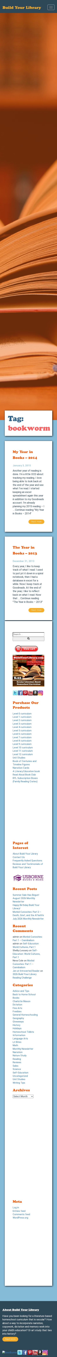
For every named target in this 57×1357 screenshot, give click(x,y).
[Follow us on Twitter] (19, 1352)
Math (15, 1045)
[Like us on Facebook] (24, 1352)
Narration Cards (21, 767)
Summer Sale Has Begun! (26, 895)
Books (16, 997)
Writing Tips (19, 1082)
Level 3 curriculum (22, 723)
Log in (16, 1207)
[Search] (28, 639)
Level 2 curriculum (22, 720)
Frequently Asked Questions (27, 860)
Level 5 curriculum (22, 730)
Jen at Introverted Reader (26, 970)
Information (19, 1035)
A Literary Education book (26, 771)
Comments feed (21, 1214)
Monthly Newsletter (23, 1048)
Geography (18, 1018)
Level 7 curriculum (22, 737)
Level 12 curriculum (23, 754)
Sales (15, 1065)
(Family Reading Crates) (25, 781)
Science (17, 1069)
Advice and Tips (21, 991)
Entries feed (19, 1211)
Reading (17, 1059)
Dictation (17, 1004)
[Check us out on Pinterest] (29, 1352)
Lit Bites (17, 1042)
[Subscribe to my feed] (9, 1352)
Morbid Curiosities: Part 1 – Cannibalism (23, 964)
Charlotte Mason (21, 1001)
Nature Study (19, 1055)
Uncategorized (20, 1076)
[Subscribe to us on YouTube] (35, 1352)
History (16, 1025)
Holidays (17, 1028)
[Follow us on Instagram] (45, 1352)
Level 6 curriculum (22, 733)
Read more (36, 522)
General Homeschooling (25, 1014)
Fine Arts (17, 1008)
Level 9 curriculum (22, 744)
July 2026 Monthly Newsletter (28, 918)
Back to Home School (24, 994)
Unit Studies (19, 757)
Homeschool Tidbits (23, 1031)
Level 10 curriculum (23, 747)
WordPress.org (20, 1217)
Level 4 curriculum (22, 727)
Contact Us (19, 857)
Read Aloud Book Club (24, 774)
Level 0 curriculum (22, 713)
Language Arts (20, 1038)
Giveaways (18, 1021)
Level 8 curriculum (22, 740)
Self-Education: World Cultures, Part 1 (26, 954)
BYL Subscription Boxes (25, 778)
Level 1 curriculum (22, 717)
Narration (17, 1052)
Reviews (17, 1062)
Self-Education (20, 1072)
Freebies (17, 1011)
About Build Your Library (25, 853)
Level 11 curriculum (23, 750)
